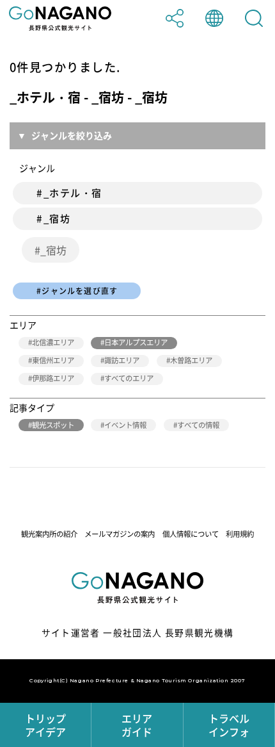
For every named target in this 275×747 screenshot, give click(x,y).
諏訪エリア (121, 360)
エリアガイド (137, 724)
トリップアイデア (45, 724)
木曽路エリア (191, 360)
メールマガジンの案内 (119, 534)
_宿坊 (53, 250)
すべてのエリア (128, 378)
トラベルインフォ (228, 724)
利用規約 (240, 534)
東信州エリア (53, 360)
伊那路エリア (53, 378)
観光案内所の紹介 (49, 534)
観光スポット (53, 425)
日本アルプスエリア (136, 342)
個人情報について (190, 534)
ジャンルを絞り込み (71, 135)
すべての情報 (198, 425)
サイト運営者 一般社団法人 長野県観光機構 (138, 632)
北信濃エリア (53, 342)
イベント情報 (125, 425)
